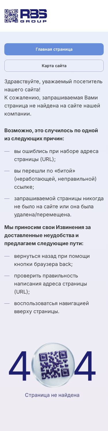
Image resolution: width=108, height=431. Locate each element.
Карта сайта (54, 65)
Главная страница (54, 49)
